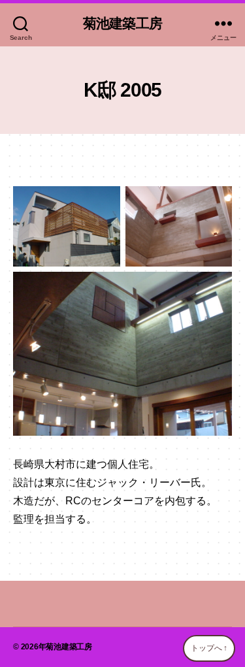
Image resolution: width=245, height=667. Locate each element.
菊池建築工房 (122, 23)
